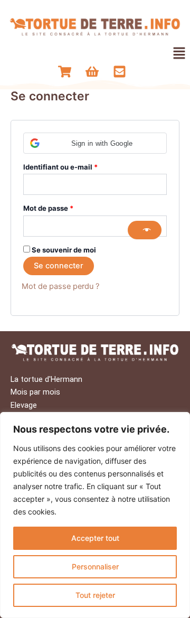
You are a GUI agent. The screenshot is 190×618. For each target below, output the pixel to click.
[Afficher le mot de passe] (145, 230)
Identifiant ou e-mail (79, 165)
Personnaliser (95, 566)
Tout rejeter (95, 595)
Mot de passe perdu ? (60, 286)
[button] (179, 53)
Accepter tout (95, 537)
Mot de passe (67, 206)
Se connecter (58, 265)
